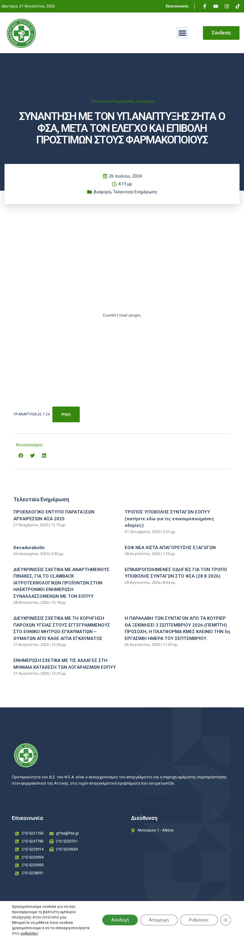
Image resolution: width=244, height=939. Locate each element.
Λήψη (66, 414)
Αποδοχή (120, 920)
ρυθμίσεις (29, 933)
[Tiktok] (238, 6)
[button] (182, 33)
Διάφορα (145, 101)
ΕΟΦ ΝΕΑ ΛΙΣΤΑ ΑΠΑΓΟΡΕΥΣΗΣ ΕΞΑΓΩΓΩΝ (170, 547)
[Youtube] (215, 6)
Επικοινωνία (177, 6)
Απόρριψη (159, 920)
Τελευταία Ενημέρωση (112, 101)
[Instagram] (227, 6)
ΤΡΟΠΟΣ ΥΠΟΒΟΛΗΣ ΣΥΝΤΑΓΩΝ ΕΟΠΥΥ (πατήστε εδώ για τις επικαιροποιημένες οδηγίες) (169, 518)
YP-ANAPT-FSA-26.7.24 (31, 414)
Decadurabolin (29, 547)
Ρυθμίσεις (199, 920)
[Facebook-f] (204, 6)
